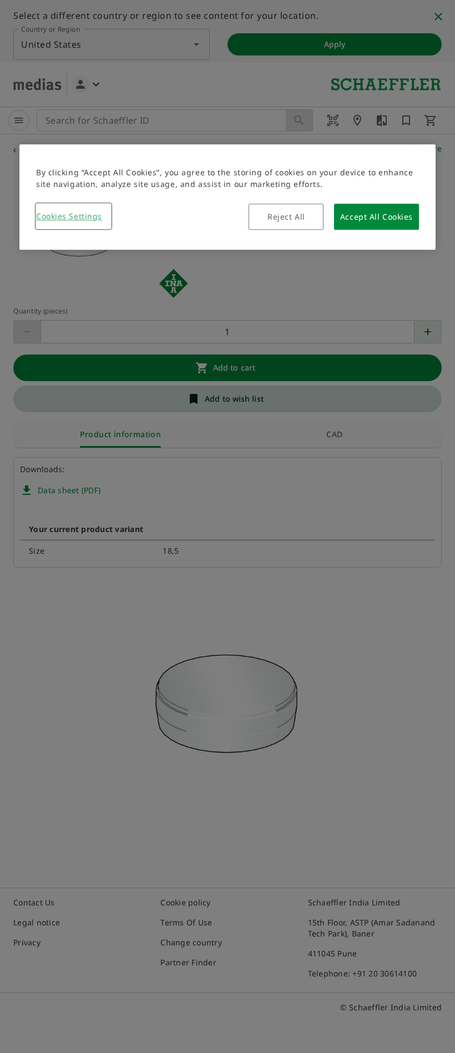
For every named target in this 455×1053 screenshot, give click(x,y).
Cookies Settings (69, 216)
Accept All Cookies (376, 216)
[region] (227, 197)
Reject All (286, 216)
